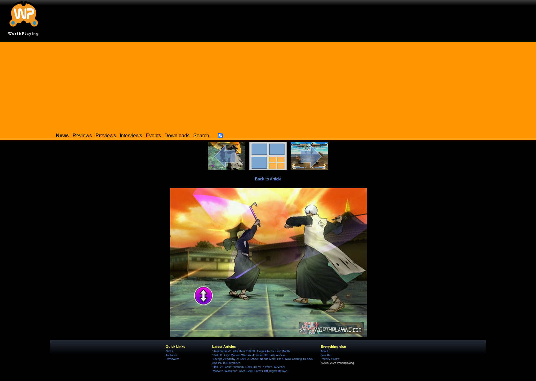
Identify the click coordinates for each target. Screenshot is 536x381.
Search (201, 135)
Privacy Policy (330, 359)
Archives (171, 355)
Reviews (82, 135)
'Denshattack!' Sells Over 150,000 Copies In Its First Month (251, 351)
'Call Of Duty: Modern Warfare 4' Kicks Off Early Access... (250, 355)
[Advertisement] (268, 85)
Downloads (177, 135)
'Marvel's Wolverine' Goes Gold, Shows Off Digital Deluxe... (251, 371)
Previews (106, 135)
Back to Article (268, 179)
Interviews (131, 135)
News (169, 351)
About (324, 351)
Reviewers (172, 359)
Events (153, 135)
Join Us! (326, 355)
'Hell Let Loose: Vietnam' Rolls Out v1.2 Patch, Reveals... (250, 367)
